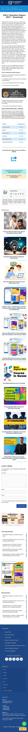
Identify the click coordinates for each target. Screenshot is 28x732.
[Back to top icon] (17, 729)
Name (3, 489)
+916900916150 (5, 706)
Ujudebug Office (13, 190)
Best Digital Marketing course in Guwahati (14, 383)
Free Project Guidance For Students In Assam (15, 645)
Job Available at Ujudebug (10, 642)
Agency (4, 687)
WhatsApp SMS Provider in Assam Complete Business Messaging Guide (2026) (12, 550)
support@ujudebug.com (14, 172)
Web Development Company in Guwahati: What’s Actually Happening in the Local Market (13, 555)
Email (3, 495)
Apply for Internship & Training (11, 640)
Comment (3, 473)
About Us (5, 678)
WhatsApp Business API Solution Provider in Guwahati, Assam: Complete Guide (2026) (12, 545)
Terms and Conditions (9, 634)
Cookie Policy (8, 637)
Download (21, 127)
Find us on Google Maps (10, 651)
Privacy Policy (8, 632)
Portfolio (5, 672)
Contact (5, 675)
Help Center (5, 684)
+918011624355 (14, 177)
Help (21, 729)
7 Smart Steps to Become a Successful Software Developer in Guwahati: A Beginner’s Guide (14, 458)
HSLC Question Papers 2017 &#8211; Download (11, 9)
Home (2, 8)
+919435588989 (5, 709)
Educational (14, 8)
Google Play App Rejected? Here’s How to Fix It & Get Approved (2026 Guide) (13, 540)
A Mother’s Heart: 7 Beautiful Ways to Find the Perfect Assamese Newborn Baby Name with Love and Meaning (14, 308)
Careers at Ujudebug (7, 690)
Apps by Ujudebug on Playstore (12, 648)
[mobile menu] (2, 2)
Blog (8, 8)
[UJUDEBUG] (14, 2)
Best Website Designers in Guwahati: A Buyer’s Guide (13, 535)
